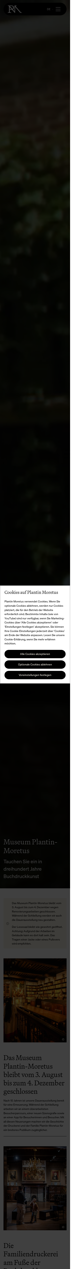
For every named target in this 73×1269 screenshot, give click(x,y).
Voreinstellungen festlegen (35, 675)
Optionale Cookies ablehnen (35, 664)
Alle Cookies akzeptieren (35, 654)
